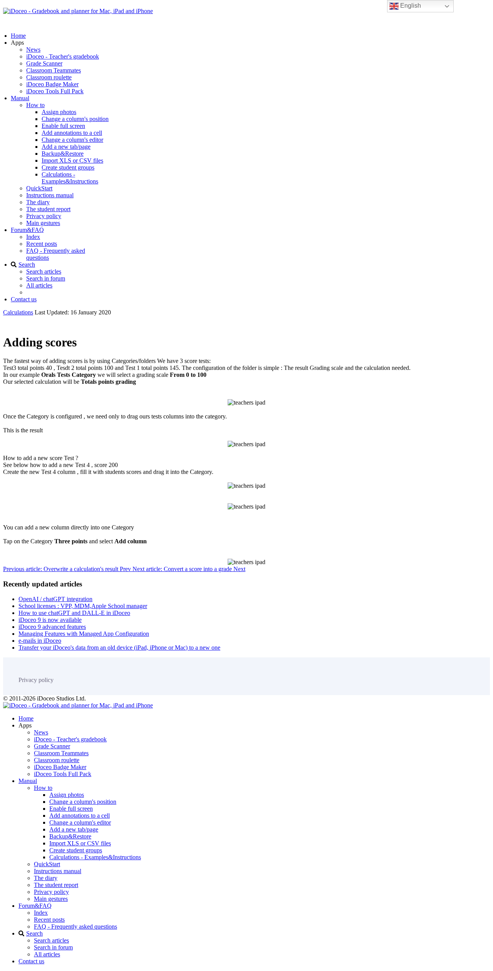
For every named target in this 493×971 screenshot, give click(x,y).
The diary (38, 202)
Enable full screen (63, 126)
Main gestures (43, 223)
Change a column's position (75, 119)
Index (33, 237)
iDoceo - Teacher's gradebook (62, 56)
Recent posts (41, 243)
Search (26, 264)
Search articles (43, 271)
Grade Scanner (44, 63)
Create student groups (68, 167)
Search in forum (45, 278)
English (410, 5)
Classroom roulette (49, 77)
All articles (39, 285)
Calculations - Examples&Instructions (70, 178)
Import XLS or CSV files (72, 160)
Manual (20, 98)
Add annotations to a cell (72, 132)
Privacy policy (43, 216)
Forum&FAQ (27, 230)
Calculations (18, 312)
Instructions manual (50, 195)
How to (35, 105)
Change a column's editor (72, 139)
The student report (48, 209)
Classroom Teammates (53, 70)
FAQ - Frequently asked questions (75, 926)
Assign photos (59, 112)
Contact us (24, 299)
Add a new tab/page (66, 146)
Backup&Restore (63, 153)
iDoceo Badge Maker (52, 84)
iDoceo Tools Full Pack (55, 91)
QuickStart (39, 188)
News (33, 49)
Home (18, 35)
